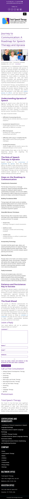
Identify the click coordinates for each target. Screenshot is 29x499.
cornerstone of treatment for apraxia (14, 162)
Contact (4, 460)
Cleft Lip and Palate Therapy (11, 383)
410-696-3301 (10, 1)
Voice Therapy (7, 373)
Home (3, 451)
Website (3, 354)
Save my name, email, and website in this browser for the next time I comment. (14, 361)
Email (3, 350)
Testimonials (5, 462)
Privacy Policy (5, 464)
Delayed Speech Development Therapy (14, 371)
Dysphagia (6, 377)
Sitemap (4, 467)
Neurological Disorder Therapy (11, 381)
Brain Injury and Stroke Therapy (11, 379)
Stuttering (5, 375)
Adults (3, 455)
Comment (18, 64)
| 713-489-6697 (18, 1)
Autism (5, 387)
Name (3, 345)
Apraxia (5, 391)
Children (4, 458)
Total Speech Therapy (8, 453)
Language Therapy (8, 389)
